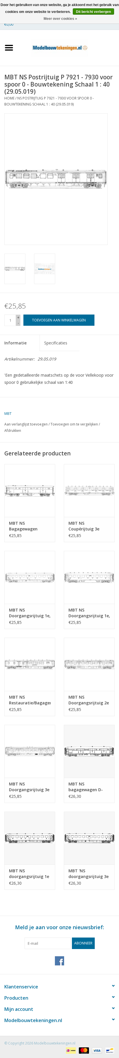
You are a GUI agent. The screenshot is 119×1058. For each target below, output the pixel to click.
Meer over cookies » (60, 19)
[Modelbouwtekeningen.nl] (68, 47)
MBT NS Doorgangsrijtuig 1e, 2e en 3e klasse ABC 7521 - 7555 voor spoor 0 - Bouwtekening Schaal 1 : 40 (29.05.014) (89, 613)
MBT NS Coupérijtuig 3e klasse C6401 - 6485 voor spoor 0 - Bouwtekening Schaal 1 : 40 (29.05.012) (87, 526)
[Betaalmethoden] (70, 1050)
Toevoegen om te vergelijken (75, 424)
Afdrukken (12, 430)
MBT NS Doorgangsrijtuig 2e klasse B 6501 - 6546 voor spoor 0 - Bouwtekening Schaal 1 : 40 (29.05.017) (88, 700)
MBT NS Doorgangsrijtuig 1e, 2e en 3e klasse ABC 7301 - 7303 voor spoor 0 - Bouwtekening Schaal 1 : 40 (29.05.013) (30, 613)
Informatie (15, 343)
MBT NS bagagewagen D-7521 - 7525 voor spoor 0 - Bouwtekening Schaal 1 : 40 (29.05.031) (85, 787)
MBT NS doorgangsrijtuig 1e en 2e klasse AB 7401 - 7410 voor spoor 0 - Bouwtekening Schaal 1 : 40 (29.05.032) (29, 873)
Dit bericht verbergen (93, 12)
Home (9, 98)
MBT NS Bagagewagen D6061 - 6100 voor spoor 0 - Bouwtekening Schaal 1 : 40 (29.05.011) (26, 526)
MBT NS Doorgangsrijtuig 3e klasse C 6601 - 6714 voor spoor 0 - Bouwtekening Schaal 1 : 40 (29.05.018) (29, 787)
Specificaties (55, 343)
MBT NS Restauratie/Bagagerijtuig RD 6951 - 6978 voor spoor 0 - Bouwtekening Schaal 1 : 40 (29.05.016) (30, 700)
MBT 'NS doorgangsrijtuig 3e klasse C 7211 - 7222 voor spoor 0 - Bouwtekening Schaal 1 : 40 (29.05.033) (88, 873)
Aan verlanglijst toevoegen (26, 424)
